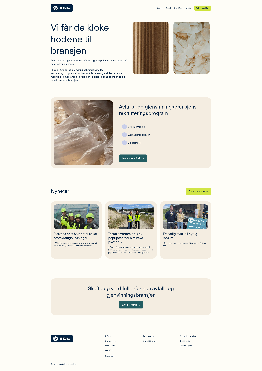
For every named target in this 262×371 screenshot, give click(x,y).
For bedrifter (110, 346)
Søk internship (202, 8)
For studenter (110, 341)
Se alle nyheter (197, 191)
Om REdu (178, 8)
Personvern (110, 356)
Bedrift (168, 8)
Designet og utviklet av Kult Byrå (64, 364)
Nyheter (188, 8)
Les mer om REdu (131, 158)
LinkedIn (186, 341)
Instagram (187, 346)
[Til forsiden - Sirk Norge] (62, 8)
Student (160, 8)
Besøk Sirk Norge (150, 341)
